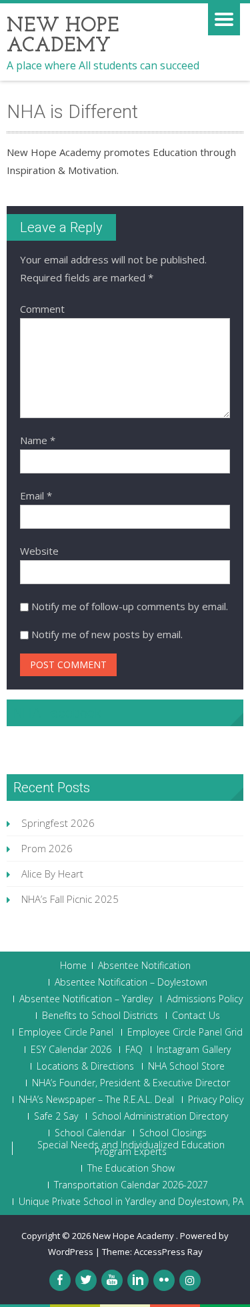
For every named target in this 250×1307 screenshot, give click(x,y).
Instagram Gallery (194, 1049)
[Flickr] (164, 1280)
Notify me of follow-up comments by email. (129, 606)
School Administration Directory (160, 1116)
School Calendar (90, 1133)
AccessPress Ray (168, 1252)
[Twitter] (86, 1280)
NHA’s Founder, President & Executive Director (131, 1083)
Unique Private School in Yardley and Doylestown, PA (131, 1201)
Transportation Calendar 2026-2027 (131, 1185)
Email (36, 495)
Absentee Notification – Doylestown (131, 982)
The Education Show (131, 1168)
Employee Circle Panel (66, 1032)
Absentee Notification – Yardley (86, 999)
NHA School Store (186, 1066)
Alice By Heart (52, 873)
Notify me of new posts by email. (107, 634)
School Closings (173, 1133)
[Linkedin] (138, 1280)
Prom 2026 (47, 848)
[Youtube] (112, 1280)
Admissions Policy (205, 999)
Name (37, 440)
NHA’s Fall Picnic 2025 (70, 899)
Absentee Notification (144, 965)
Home (73, 965)
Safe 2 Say (56, 1116)
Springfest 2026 (58, 823)
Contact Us (196, 1015)
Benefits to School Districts (100, 1015)
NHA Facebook (57, 713)
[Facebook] (60, 1280)
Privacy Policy (215, 1099)
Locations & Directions (85, 1066)
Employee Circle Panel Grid (185, 1032)
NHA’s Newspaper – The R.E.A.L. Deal (96, 1099)
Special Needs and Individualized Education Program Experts (131, 1148)
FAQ (134, 1049)
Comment (42, 308)
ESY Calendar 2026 (71, 1049)
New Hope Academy (134, 1236)
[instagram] (190, 1280)
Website (39, 550)
